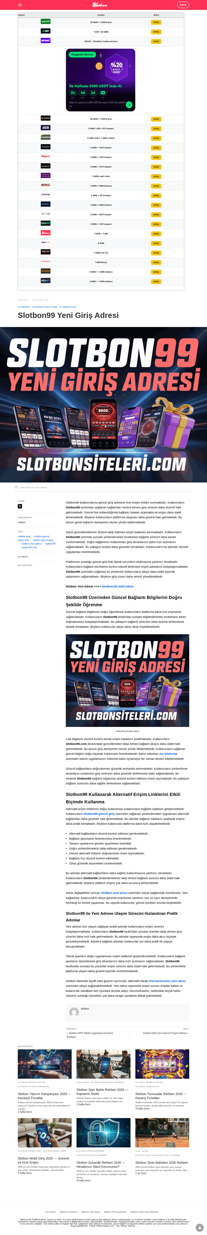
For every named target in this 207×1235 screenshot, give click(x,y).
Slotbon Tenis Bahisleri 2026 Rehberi (161, 1162)
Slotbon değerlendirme (90, 1151)
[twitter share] (20, 506)
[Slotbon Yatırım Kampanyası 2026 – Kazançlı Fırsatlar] (45, 1064)
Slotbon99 (23, 307)
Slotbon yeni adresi (32, 543)
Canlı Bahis (83, 1082)
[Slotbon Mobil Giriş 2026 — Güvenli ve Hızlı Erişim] (45, 1132)
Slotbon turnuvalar (147, 1086)
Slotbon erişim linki (29, 1151)
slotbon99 (50, 543)
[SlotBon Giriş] (99, 4)
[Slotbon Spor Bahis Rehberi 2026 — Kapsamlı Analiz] (103, 1064)
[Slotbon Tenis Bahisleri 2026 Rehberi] (162, 1132)
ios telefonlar (168, 753)
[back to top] (200, 1228)
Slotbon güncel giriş (43, 540)
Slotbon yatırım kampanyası (34, 1086)
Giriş (183, 4)
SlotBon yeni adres (114, 893)
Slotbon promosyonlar (31, 1082)
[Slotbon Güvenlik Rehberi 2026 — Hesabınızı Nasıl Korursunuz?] (103, 1132)
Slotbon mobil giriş (54, 1151)
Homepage (23, 300)
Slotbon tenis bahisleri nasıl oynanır (157, 1155)
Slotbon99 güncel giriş (44, 307)
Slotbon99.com (40, 300)
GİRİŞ (156, 22)
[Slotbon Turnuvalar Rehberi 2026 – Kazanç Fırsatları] (162, 1064)
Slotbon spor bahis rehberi (107, 1082)
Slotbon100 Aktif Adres (118, 586)
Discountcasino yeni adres (167, 981)
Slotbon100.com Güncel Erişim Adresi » (165, 1033)
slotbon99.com (29, 547)
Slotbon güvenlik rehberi (91, 1155)
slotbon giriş (24, 536)
